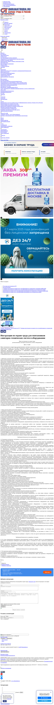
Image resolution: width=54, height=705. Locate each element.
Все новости (3, 54)
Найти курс (47, 572)
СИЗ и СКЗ (3, 89)
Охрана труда (4, 56)
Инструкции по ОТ (5, 72)
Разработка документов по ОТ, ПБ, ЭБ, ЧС (10, 109)
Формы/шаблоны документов (7, 76)
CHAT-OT (3, 135)
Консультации (7, 27)
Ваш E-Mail (3, 617)
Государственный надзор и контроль (9, 57)
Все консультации (5, 80)
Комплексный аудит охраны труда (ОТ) (9, 103)
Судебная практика (5, 66)
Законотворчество (5, 55)
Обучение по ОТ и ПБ (6, 86)
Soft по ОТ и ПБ (8, 26)
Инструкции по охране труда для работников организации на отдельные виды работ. (22, 292)
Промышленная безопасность (7, 91)
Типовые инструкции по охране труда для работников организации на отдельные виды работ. (24, 289)
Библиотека (7, 24)
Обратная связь (6, 1)
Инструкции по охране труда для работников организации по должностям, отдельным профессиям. (25, 290)
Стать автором (6, 6)
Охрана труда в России (6, 643)
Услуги (6, 30)
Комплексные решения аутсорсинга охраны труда (12, 106)
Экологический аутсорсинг (7, 111)
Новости (6, 22)
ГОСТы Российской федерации (8, 73)
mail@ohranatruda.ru (23, 647)
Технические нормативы (6, 74)
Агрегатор (6, 28)
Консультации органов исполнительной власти (11, 81)
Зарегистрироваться (5, 703)
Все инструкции (7, 287)
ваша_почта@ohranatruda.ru (9, 5)
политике (9, 698)
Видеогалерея (4, 132)
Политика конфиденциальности (8, 655)
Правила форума (4, 120)
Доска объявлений (5, 133)
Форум (6, 31)
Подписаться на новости (8, 4)
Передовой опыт (4, 62)
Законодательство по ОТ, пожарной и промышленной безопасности (16, 70)
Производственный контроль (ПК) (8, 107)
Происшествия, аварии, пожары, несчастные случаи (12, 61)
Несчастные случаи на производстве (9, 85)
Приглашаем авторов (5, 121)
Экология (3, 94)
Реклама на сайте (7, 2)
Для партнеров (4, 99)
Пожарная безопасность (6, 92)
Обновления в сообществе (6, 126)
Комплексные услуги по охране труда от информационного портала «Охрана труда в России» (22, 102)
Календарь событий (7, 23)
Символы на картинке (6, 634)
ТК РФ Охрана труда (5, 75)
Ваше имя (3, 616)
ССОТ (5, 34)
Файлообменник (4, 130)
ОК (4, 701)
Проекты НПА (4, 65)
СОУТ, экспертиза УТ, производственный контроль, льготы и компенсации (18, 88)
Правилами (3, 659)
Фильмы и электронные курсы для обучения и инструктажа (14, 115)
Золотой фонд (7, 32)
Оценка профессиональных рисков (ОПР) (10, 105)
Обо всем (3, 67)
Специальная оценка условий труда (9, 108)
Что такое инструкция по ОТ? (10, 286)
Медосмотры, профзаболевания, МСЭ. (9, 87)
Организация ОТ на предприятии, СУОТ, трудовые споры (14, 82)
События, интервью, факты (7, 60)
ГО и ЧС (2, 93)
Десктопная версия (5, 651)
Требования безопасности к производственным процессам (14, 83)
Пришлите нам (32, 581)
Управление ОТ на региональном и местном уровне (12, 59)
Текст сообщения (5, 619)
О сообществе (4, 125)
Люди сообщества (5, 127)
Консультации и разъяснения (7, 63)
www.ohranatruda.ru (15, 681)
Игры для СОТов (4, 140)
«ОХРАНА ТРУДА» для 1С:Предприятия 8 (10, 114)
